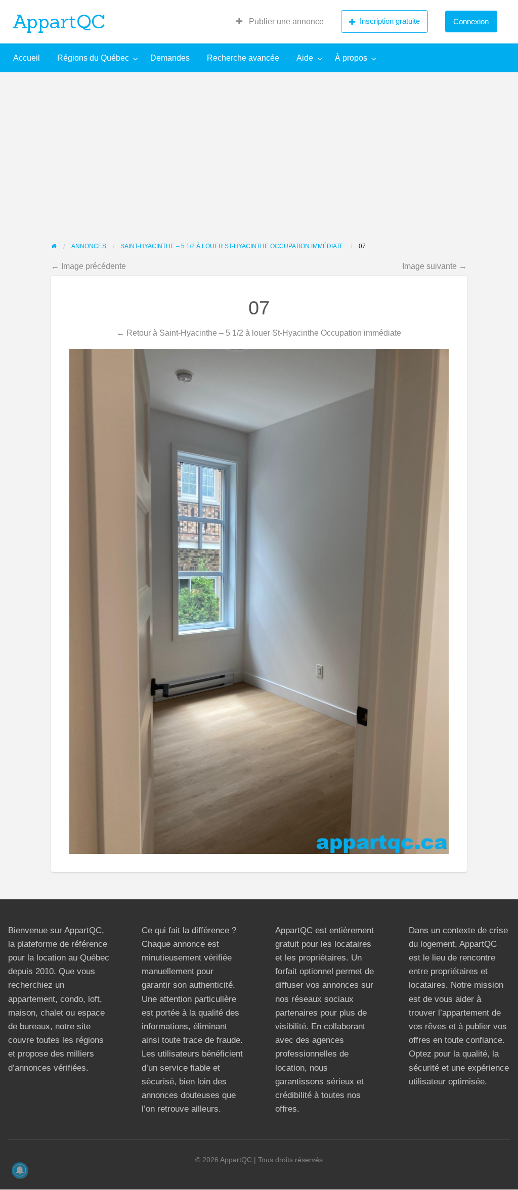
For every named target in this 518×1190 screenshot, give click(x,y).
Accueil (26, 58)
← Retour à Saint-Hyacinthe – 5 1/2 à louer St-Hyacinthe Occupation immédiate (258, 332)
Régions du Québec (93, 58)
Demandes (170, 58)
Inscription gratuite (390, 21)
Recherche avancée (243, 58)
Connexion (471, 21)
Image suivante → (434, 265)
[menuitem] (280, 22)
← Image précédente (88, 265)
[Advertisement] (259, 148)
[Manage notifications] (20, 1170)
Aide (304, 58)
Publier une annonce (285, 21)
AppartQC (59, 21)
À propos (351, 58)
